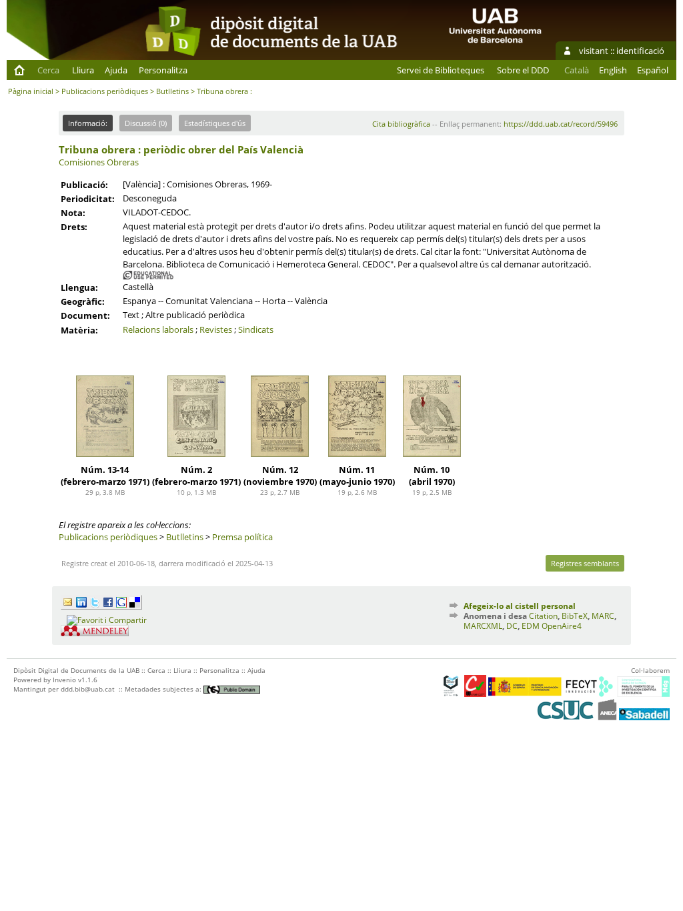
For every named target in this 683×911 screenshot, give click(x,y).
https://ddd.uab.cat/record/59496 (561, 124)
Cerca (48, 70)
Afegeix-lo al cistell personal (520, 606)
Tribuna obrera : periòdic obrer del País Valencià (181, 149)
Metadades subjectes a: (164, 689)
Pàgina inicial (30, 91)
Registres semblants (585, 563)
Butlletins (172, 91)
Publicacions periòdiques (104, 91)
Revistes (215, 329)
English (613, 70)
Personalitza (163, 70)
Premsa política (242, 537)
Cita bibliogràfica (401, 124)
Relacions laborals (158, 329)
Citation (543, 616)
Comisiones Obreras (99, 162)
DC (512, 626)
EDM (531, 626)
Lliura (83, 70)
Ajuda (116, 70)
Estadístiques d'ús (214, 123)
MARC (603, 616)
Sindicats (255, 329)
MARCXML (483, 626)
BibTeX (575, 616)
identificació (640, 51)
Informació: (87, 123)
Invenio (64, 679)
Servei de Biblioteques (440, 70)
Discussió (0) (146, 123)
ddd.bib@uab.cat (88, 689)
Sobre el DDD (523, 70)
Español (652, 70)
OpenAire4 (562, 626)
